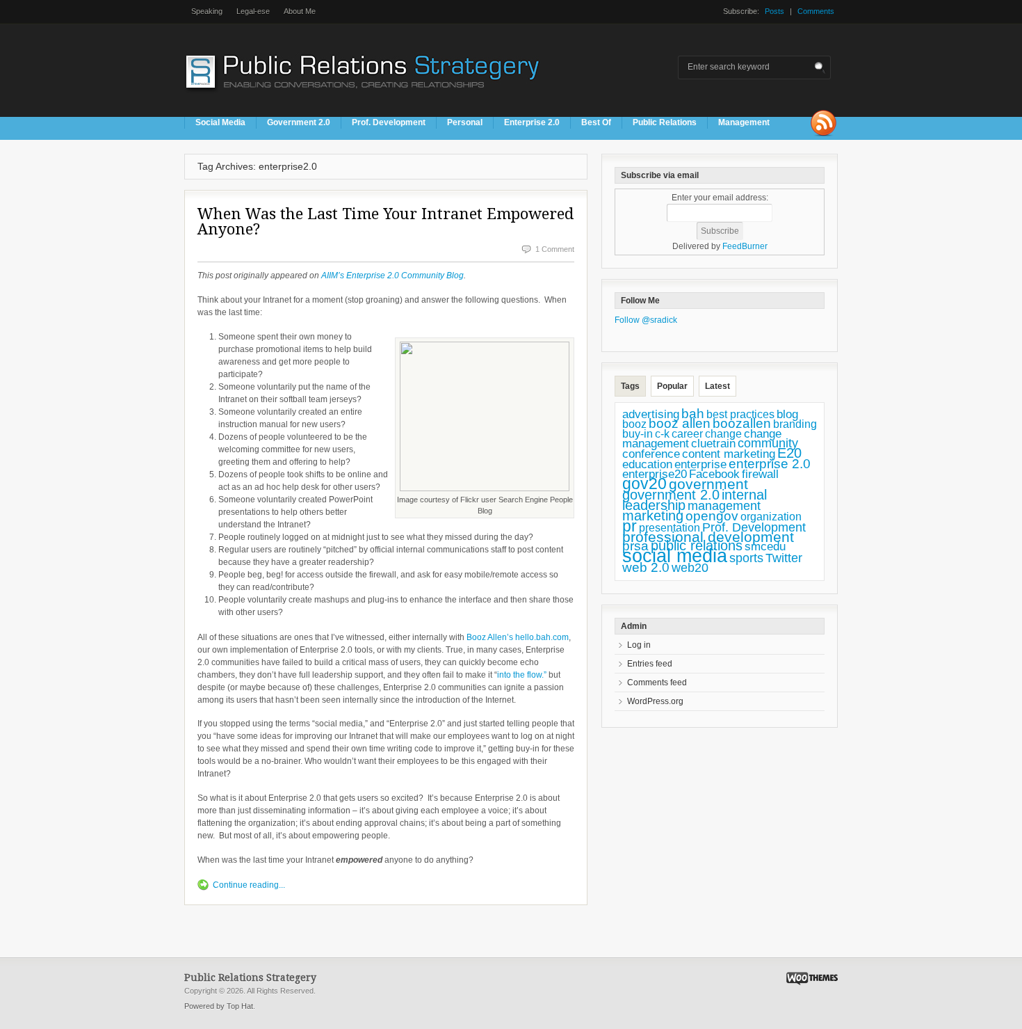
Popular (672, 386)
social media (674, 555)
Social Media (220, 122)
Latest (717, 386)
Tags (630, 386)
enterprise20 (654, 474)
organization (771, 517)
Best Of (596, 122)
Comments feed (657, 682)
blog (787, 414)
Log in (639, 645)
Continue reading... (249, 885)
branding (795, 424)
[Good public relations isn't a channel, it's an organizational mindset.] (364, 97)
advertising (650, 414)
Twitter (783, 558)
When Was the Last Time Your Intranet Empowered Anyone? (385, 221)
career (687, 433)
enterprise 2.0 (770, 463)
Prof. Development (388, 122)
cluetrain (713, 443)
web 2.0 (646, 567)
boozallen (742, 423)
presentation (669, 528)
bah (692, 413)
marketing (652, 515)
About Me (300, 11)
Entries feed (649, 664)
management (724, 506)
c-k (662, 434)
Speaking (206, 11)
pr (629, 526)
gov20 (644, 483)
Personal (464, 122)
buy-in (637, 434)
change (723, 434)
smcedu (765, 546)
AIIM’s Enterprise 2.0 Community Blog (392, 275)
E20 (789, 453)
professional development (708, 537)
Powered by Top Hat (218, 1006)
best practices (740, 414)
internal (744, 494)
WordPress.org (655, 701)
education (647, 464)
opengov (712, 516)
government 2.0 (671, 494)
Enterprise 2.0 (532, 122)
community (768, 443)
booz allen (680, 423)
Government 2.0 (298, 122)
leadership (654, 505)
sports (746, 558)
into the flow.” (521, 675)
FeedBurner (745, 246)
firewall (760, 474)
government (708, 484)
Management (744, 122)
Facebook (714, 474)
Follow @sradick (646, 320)
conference (651, 454)
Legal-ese (253, 11)
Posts (774, 11)
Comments (815, 11)
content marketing (728, 454)
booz (634, 423)
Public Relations (665, 122)
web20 (690, 567)
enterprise (700, 464)
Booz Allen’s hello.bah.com (518, 637)
